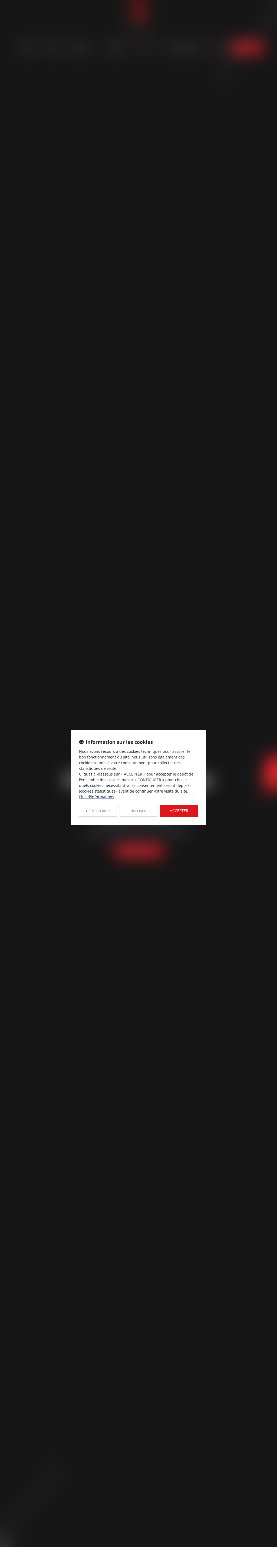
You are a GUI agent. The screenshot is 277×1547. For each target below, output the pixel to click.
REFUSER (139, 810)
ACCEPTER (179, 810)
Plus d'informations (96, 796)
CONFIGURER (98, 810)
